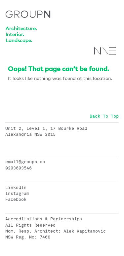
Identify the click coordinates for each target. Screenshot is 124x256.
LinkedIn (15, 187)
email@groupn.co (25, 162)
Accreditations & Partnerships (43, 219)
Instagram (17, 193)
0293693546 (18, 168)
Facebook (15, 199)
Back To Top (104, 116)
